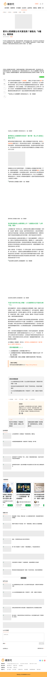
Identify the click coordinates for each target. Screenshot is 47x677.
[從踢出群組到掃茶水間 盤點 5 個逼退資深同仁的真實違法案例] (7, 609)
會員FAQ (15, 667)
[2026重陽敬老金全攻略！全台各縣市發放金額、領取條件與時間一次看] (7, 586)
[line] (42, 660)
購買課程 (36, 3)
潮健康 (11, 36)
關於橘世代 (9, 665)
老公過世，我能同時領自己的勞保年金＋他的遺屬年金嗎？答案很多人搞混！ (28, 616)
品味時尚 (30, 8)
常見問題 (26, 669)
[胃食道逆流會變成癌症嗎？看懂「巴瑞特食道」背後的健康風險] (7, 572)
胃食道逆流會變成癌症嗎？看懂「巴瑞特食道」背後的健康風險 (27, 570)
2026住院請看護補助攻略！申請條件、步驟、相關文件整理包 (27, 592)
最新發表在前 (40, 648)
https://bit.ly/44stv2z (31, 365)
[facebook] (40, 660)
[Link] (20, 413)
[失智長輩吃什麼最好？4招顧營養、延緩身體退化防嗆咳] (7, 564)
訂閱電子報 (20, 669)
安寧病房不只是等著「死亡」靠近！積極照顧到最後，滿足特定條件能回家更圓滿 (28, 457)
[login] (40, 4)
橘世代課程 (9, 667)
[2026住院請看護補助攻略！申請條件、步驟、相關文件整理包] (7, 594)
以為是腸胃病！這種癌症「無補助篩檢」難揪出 (23, 434)
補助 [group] (20, 12)
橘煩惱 (35, 8)
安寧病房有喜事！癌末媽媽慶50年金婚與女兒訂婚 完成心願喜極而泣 (28, 465)
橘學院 (39, 8)
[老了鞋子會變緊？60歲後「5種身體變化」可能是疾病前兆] (7, 549)
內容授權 (20, 665)
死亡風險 (21, 399)
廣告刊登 (15, 665)
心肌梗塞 (11, 399)
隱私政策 (38, 669)
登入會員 (14, 669)
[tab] (21, 509)
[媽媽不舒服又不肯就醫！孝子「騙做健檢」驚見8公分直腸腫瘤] (7, 526)
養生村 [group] (5, 12)
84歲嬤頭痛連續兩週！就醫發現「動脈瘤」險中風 (24, 441)
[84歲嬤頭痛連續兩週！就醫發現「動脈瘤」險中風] (7, 443)
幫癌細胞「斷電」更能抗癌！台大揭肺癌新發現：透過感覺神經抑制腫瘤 (28, 516)
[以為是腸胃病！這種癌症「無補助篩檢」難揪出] (7, 436)
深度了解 (10, 505)
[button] (42, 4)
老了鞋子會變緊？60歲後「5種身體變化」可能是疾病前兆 (26, 547)
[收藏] (4, 92)
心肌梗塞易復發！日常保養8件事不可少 (20, 351)
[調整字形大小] (4, 96)
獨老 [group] (24, 12)
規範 (4, 643)
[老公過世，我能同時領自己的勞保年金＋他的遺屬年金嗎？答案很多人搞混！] (7, 617)
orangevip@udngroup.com (13, 663)
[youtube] (45, 660)
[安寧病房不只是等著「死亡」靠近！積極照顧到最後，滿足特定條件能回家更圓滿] (7, 459)
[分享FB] (4, 79)
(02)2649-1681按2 (24, 663)
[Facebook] (22, 413)
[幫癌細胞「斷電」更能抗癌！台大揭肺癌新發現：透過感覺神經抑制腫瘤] (7, 518)
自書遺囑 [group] (15, 12)
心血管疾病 (32, 399)
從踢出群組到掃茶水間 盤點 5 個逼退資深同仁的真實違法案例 (27, 607)
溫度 (27, 399)
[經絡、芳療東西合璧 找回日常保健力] (7, 541)
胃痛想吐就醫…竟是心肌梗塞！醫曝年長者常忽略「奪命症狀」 (26, 357)
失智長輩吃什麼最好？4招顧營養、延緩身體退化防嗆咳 (25, 562)
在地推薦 (18, 8)
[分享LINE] (4, 83)
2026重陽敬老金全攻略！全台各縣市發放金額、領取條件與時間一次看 (28, 585)
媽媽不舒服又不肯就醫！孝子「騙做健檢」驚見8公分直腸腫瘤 (27, 523)
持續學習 (12, 8)
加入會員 (9, 669)
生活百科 (24, 8)
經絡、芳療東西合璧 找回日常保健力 (21, 539)
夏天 (16, 399)
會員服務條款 (32, 669)
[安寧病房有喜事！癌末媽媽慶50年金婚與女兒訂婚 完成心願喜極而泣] (7, 466)
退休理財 (7, 8)
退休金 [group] (10, 12)
